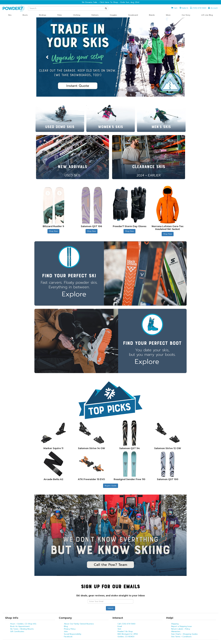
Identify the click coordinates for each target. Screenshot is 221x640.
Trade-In (184, 8)
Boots (25, 15)
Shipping (175, 623)
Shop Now (53, 231)
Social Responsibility (72, 634)
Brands (152, 15)
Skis (10, 15)
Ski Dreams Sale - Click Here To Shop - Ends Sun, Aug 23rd (110, 2)
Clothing (76, 15)
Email (120, 626)
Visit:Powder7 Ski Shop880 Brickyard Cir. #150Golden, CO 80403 (128, 633)
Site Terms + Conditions (181, 636)
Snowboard (133, 15)
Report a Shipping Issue (181, 626)
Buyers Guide (110, 485)
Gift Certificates (17, 631)
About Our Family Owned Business (79, 623)
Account (214, 8)
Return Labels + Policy (180, 629)
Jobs (66, 631)
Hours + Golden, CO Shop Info (23, 623)
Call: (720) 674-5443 (126, 623)
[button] (47, 57)
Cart (175, 8)
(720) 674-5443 (199, 8)
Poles (59, 15)
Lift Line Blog (207, 15)
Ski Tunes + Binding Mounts (22, 629)
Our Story (186, 15)
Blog (66, 626)
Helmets (95, 15)
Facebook (68, 636)
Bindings (42, 15)
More (168, 15)
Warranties (175, 631)
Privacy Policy (69, 629)
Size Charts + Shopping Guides (184, 634)
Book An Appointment (20, 626)
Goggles (113, 15)
